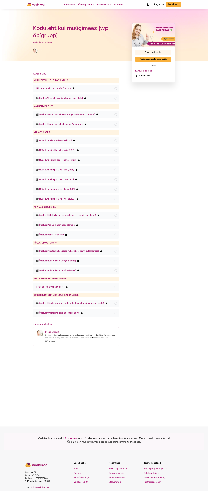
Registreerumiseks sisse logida (153, 59)
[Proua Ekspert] (40, 333)
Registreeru (173, 4)
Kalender (118, 4)
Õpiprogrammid (86, 4)
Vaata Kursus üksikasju (43, 42)
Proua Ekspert (52, 332)
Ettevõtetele (104, 4)
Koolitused (69, 4)
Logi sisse (159, 4)
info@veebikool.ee (40, 487)
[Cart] (148, 4)
